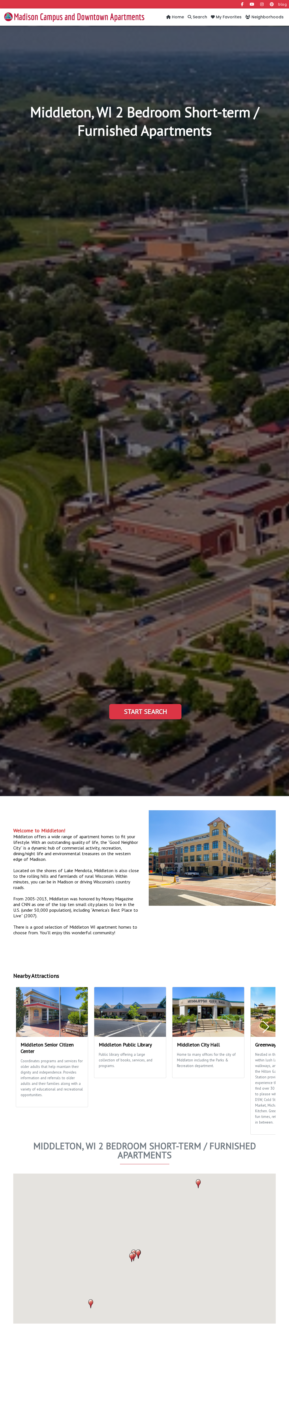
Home (177, 17)
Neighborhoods (267, 17)
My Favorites (228, 17)
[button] (131, 1257)
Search (199, 17)
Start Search (145, 711)
